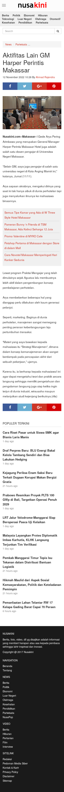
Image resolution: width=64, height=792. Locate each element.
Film (5, 742)
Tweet (24, 86)
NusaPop (8, 717)
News (8, 44)
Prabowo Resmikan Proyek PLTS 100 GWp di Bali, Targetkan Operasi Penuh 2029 (30, 499)
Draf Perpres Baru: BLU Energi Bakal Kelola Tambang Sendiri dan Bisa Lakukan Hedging (29, 454)
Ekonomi (29, 15)
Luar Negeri (25, 19)
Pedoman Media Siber (15, 763)
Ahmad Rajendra (45, 77)
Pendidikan (25, 22)
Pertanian (8, 738)
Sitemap (7, 780)
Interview (8, 746)
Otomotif (55, 19)
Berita (5, 15)
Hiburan (43, 15)
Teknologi (8, 19)
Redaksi (7, 759)
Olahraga (40, 19)
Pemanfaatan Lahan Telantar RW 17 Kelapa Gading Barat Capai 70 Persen (29, 604)
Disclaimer (8, 776)
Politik (16, 15)
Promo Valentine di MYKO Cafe (23, 236)
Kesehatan (8, 22)
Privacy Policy (10, 772)
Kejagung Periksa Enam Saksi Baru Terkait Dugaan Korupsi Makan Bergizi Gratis (30, 477)
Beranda (7, 666)
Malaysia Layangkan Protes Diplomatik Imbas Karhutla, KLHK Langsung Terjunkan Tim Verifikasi (30, 539)
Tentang (7, 670)
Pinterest (54, 86)
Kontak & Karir (11, 767)
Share (10, 86)
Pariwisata (42, 22)
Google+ (39, 86)
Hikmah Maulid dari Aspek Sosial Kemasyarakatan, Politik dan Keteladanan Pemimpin (32, 584)
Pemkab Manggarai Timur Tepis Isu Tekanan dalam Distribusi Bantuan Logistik (27, 562)
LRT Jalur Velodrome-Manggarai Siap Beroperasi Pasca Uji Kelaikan (29, 519)
